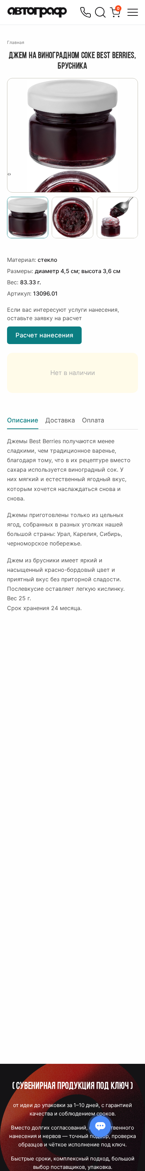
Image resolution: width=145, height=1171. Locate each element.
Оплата (93, 420)
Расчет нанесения (44, 335)
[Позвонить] (85, 12)
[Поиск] (100, 12)
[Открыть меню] (132, 12)
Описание (22, 420)
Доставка (60, 420)
